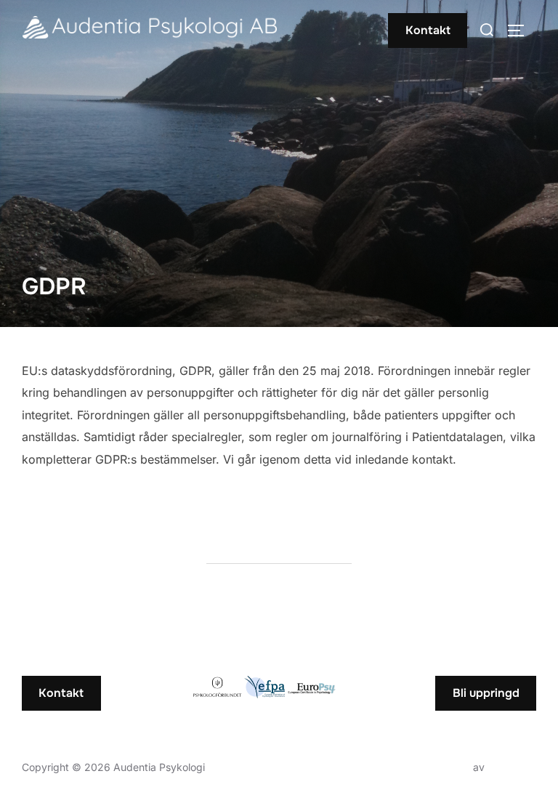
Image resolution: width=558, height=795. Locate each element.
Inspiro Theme (436, 767)
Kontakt (427, 30)
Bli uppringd (486, 693)
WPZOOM (512, 767)
